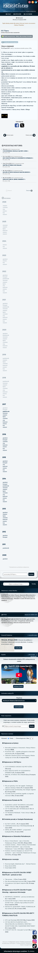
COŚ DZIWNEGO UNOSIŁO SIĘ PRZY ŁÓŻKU (18, 766)
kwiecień (5, 422)
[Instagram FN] (35, 941)
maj (4, 420)
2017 (4, 404)
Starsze (28, 190)
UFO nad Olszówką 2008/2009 (14, 920)
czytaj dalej (18, 647)
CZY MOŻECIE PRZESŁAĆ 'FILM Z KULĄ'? (17, 812)
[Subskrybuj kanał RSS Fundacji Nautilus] (32, 2)
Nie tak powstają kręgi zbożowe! (14, 881)
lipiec (4, 416)
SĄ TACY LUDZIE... (10, 824)
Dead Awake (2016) (10, 868)
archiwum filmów (18, 686)
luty (4, 425)
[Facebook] (17, 125)
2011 (4, 544)
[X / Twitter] (22, 125)
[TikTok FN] (35, 946)
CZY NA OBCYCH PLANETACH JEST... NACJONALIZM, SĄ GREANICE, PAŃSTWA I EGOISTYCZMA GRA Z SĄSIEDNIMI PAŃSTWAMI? (20, 924)
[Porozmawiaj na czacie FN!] (36, 2)
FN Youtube (32, 654)
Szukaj (34, 584)
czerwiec (5, 418)
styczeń (5, 427)
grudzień (5, 438)
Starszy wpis (29, 135)
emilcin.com (33, 614)
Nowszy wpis (9, 135)
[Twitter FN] (35, 937)
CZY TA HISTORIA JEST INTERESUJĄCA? (17, 809)
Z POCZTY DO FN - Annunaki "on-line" (16, 930)
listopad (5, 439)
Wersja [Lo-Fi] (6, 941)
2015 (4, 457)
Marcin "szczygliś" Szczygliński (27, 945)
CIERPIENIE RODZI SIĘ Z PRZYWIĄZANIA (17, 826)
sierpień (5, 415)
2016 (4, 434)
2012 (4, 532)
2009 (4, 555)
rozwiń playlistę (18, 706)
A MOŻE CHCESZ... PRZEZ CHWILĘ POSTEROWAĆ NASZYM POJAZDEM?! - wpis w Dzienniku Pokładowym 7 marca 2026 (20, 847)
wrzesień (5, 413)
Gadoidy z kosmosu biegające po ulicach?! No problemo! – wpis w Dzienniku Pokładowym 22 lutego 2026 (20, 852)
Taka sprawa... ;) (9, 879)
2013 (4, 509)
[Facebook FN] (35, 933)
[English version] (29, 2)
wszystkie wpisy (32, 635)
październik (6, 486)
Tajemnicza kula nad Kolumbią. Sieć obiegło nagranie (20, 789)
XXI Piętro (5, 31)
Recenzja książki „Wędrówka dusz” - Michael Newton (20, 864)
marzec (5, 423)
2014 (4, 479)
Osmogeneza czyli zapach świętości (15, 883)
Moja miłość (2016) (10, 866)
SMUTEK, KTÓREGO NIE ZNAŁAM (15, 774)
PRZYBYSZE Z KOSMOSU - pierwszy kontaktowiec (19, 897)
